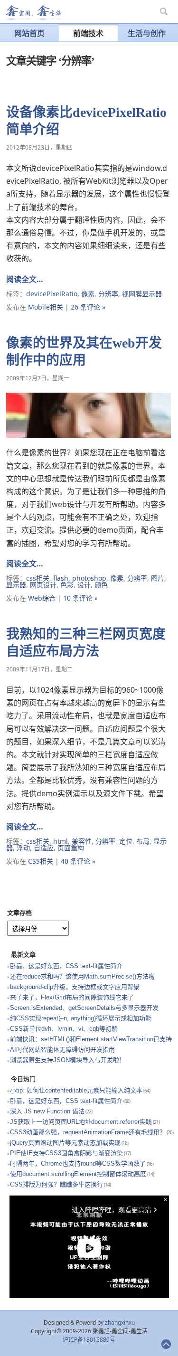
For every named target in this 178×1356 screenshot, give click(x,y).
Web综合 (42, 598)
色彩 (67, 584)
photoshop (89, 578)
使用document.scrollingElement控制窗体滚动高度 (78, 1173)
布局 (143, 841)
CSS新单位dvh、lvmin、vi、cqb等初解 (64, 1028)
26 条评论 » (88, 306)
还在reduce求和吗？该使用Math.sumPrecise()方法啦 (82, 976)
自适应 (44, 847)
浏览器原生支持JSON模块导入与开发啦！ (67, 1060)
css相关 (37, 578)
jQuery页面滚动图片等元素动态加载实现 (65, 1142)
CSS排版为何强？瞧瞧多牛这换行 (56, 1184)
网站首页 (29, 33)
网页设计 (43, 584)
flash (60, 578)
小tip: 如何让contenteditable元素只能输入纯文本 (76, 1090)
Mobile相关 (45, 306)
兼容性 (82, 841)
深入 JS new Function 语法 (47, 1111)
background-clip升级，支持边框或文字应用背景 (75, 986)
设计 (84, 584)
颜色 (101, 584)
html (60, 841)
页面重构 (70, 847)
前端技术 (88, 33)
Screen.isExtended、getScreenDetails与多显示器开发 (84, 1007)
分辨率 (108, 293)
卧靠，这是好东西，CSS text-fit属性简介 (66, 966)
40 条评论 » (78, 861)
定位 (125, 841)
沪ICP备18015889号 (89, 1340)
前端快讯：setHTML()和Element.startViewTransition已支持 (91, 1039)
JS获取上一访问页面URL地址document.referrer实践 (81, 1121)
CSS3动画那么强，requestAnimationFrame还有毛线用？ (88, 1132)
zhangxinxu (120, 1322)
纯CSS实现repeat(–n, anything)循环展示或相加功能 (80, 1018)
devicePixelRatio (51, 293)
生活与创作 (147, 33)
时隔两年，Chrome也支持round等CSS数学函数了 (78, 1163)
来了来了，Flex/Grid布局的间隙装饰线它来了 (72, 997)
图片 (157, 578)
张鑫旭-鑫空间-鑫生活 (33, 13)
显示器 (16, 584)
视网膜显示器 (142, 293)
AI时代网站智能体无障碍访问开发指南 (62, 1049)
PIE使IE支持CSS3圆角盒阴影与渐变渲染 (66, 1153)
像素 (87, 293)
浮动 (23, 847)
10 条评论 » (80, 598)
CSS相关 (40, 861)
